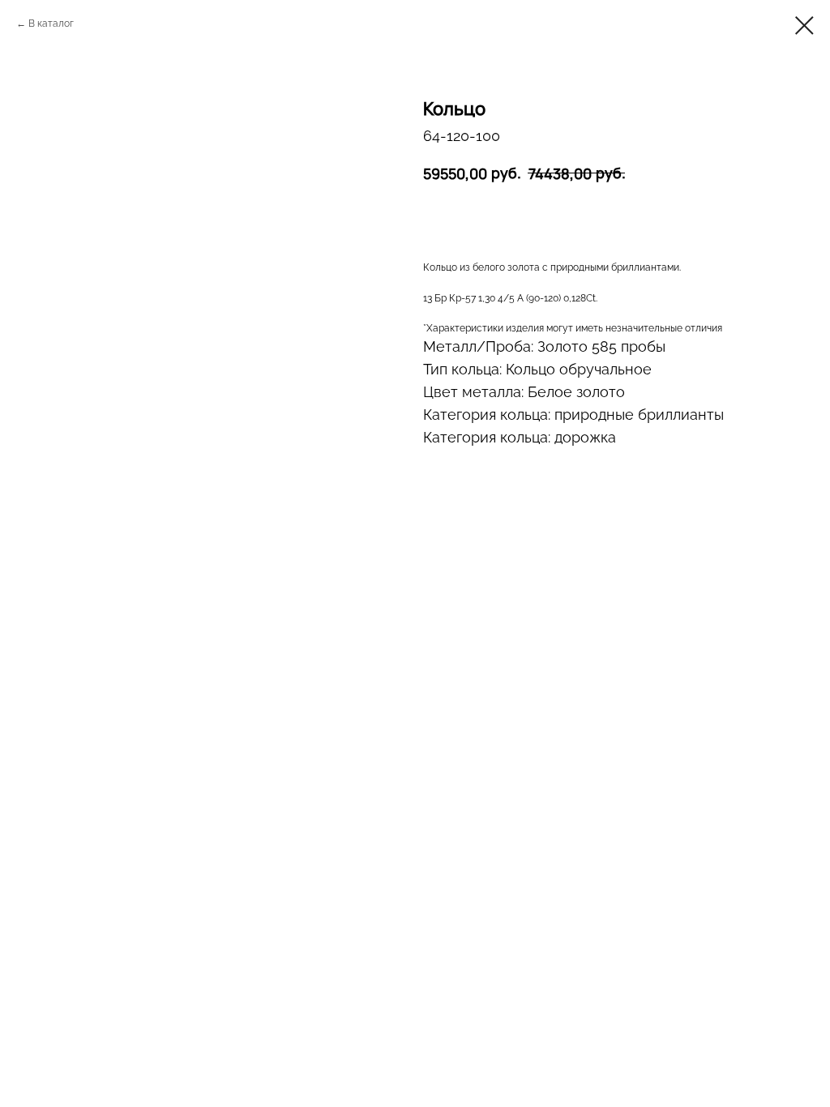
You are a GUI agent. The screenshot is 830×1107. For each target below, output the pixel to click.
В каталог (51, 23)
